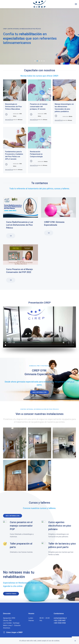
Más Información (39, 392)
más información (12, 515)
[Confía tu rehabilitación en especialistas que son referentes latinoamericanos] (37, 60)
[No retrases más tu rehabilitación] (41, 60)
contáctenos (11, 593)
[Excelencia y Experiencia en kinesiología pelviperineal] (39, 60)
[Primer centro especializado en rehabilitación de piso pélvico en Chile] (34, 60)
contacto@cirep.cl (60, 618)
